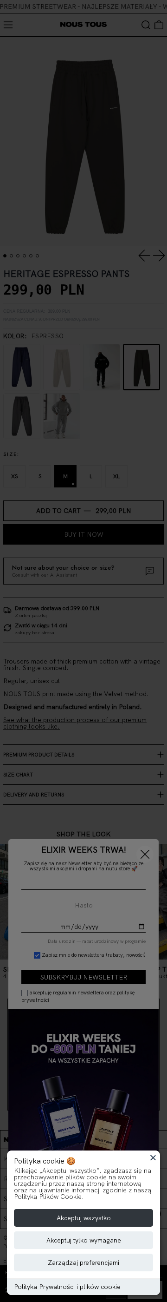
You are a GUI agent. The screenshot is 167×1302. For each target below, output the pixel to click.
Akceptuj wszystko (84, 1218)
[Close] (153, 1157)
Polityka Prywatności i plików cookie (67, 1286)
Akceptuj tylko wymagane (83, 1240)
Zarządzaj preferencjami (83, 1262)
